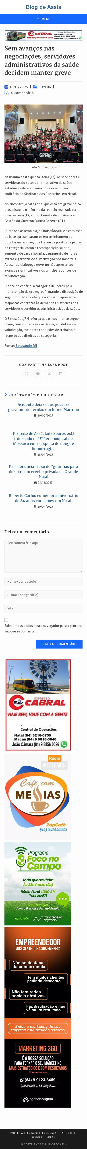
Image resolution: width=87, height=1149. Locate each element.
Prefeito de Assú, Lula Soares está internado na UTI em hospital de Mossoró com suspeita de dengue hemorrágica (43, 441)
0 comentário (22, 93)
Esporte (67, 1133)
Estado (45, 87)
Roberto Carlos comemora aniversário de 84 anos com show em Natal (43, 498)
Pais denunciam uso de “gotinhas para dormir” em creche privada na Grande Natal (43, 471)
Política (16, 1133)
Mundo (37, 1137)
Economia (49, 1133)
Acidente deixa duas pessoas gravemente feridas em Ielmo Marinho (43, 407)
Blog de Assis (43, 7)
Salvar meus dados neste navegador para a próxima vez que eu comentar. (43, 628)
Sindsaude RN (26, 346)
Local (51, 1137)
